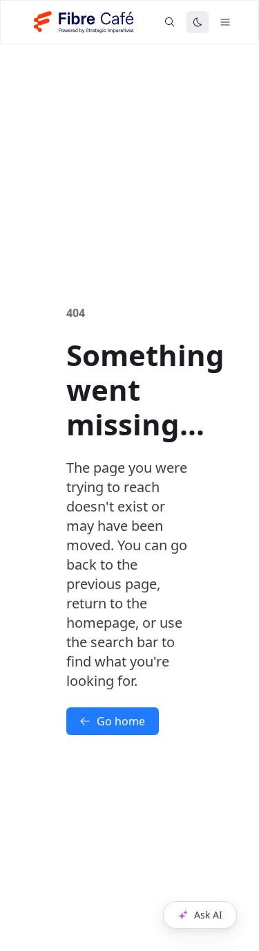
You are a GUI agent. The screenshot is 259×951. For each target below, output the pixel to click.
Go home (121, 721)
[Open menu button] (225, 22)
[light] (197, 22)
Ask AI (208, 914)
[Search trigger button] (170, 22)
